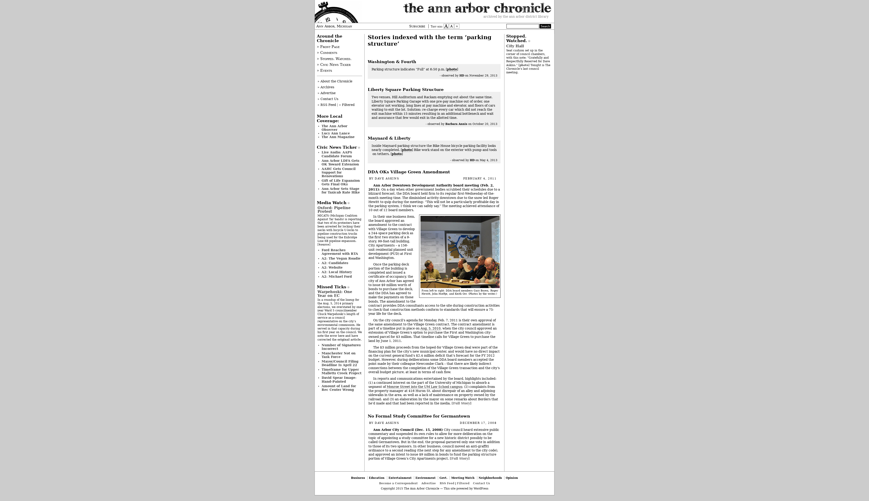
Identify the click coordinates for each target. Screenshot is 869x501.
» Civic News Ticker (334, 65)
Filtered (463, 483)
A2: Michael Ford (337, 276)
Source (324, 244)
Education (376, 478)
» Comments (327, 53)
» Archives (326, 87)
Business (358, 478)
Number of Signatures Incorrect (341, 347)
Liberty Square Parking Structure (406, 89)
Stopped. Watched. (516, 38)
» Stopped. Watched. (334, 59)
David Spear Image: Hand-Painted (339, 379)
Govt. (443, 478)
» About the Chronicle (335, 81)
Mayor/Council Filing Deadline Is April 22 (340, 363)
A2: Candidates (335, 263)
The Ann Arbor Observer (334, 127)
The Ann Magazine (338, 137)
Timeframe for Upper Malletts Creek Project (341, 371)
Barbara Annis (456, 124)
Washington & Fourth (392, 62)
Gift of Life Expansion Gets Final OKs (341, 182)
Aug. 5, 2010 (430, 328)
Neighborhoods (490, 478)
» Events (324, 71)
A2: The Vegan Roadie (341, 258)
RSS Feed (447, 483)
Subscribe (417, 26)
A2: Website (332, 267)
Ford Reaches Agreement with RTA (340, 251)
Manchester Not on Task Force (339, 355)
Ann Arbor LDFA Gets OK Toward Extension (340, 162)
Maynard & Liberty (389, 138)
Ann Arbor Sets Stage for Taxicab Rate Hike (341, 190)
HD (461, 75)
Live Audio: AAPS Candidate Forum (337, 154)
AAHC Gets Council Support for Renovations (339, 172)
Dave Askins (387, 178)
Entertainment (400, 478)
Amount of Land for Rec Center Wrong (339, 387)
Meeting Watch (463, 478)
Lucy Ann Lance (336, 133)
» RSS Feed (327, 105)
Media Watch (331, 202)
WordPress (481, 488)
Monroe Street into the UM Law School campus (424, 387)
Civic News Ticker (337, 147)
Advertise (428, 483)
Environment (425, 478)
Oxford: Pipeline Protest (334, 210)
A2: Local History (337, 272)
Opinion (512, 478)
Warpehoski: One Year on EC (335, 294)
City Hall (515, 46)
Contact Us (481, 483)
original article (349, 339)
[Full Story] (461, 403)
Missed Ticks (331, 287)
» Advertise (327, 93)
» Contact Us (328, 99)
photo (452, 69)
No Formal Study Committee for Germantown (419, 416)
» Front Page (328, 47)
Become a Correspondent (398, 483)
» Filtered (347, 105)
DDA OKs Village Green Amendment (409, 172)
